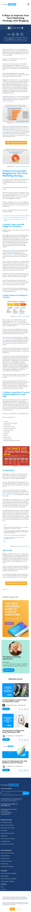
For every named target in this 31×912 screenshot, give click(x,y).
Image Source (6, 589)
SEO (17, 80)
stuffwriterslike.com (24, 466)
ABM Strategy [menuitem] (4, 836)
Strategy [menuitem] (4, 8)
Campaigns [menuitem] (5, 14)
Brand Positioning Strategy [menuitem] (7, 825)
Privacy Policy (24, 899)
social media (19, 98)
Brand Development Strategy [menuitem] (8, 827)
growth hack (20, 499)
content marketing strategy (12, 250)
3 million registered (22, 505)
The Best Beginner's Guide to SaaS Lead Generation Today (14, 701)
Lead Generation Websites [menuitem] (7, 866)
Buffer (4, 493)
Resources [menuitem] (5, 21)
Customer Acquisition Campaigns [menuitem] (9, 873)
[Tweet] (22, 709)
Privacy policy (14, 800)
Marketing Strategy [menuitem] (6, 820)
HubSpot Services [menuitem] (5, 858)
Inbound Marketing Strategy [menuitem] (7, 833)
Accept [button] (12, 909)
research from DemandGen (21, 195)
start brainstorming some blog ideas (15, 265)
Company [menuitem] (4, 18)
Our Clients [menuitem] (3, 889)
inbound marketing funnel (9, 101)
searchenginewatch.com (23, 546)
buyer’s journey (17, 321)
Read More (6, 709)
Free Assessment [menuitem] (6, 35)
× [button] (28, 894)
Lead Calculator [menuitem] (6, 42)
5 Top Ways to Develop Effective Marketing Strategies (16, 215)
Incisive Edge (20, 577)
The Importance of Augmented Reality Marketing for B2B (13, 731)
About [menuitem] (2, 886)
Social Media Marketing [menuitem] (6, 861)
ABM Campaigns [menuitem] (4, 876)
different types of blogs (15, 322)
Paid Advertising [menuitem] (4, 863)
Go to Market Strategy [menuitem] (6, 822)
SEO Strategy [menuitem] (4, 830)
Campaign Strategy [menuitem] (5, 841)
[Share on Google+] (28, 709)
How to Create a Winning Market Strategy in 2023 (15, 217)
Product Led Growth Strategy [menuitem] (8, 838)
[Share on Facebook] (21, 34)
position (17, 202)
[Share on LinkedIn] (25, 709)
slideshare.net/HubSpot (23, 316)
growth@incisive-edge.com (9, 804)
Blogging (4, 58)
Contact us (5, 28)
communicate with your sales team (12, 283)
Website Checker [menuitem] (6, 39)
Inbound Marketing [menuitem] (7, 11)
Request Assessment (7, 24)
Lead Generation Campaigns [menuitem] (7, 881)
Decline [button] (18, 909)
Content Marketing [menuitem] (5, 855)
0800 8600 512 (6, 806)
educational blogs (7, 338)
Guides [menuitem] (4, 32)
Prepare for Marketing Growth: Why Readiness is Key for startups (14, 762)
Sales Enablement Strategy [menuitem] (7, 844)
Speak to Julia (9, 670)
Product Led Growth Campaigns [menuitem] (8, 878)
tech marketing (15, 49)
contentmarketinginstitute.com (21, 122)
